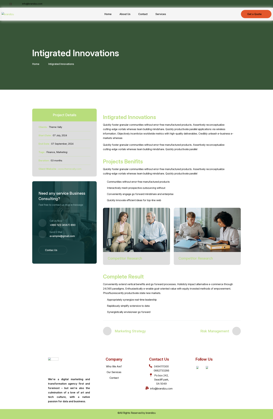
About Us (124, 14)
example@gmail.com (62, 236)
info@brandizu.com (31, 3)
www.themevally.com (69, 168)
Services (160, 14)
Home (108, 14)
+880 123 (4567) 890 (63, 225)
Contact (143, 14)
